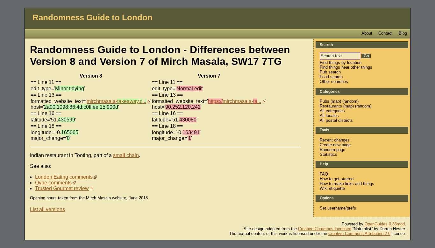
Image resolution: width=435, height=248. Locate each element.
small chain (126, 155)
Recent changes (335, 140)
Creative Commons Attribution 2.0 (359, 233)
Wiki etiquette (332, 188)
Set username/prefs (338, 208)
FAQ (324, 174)
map (336, 101)
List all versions (47, 209)
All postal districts (336, 120)
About (366, 33)
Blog (403, 33)
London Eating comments (64, 177)
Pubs (324, 101)
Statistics (328, 154)
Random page (332, 149)
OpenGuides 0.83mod (385, 224)
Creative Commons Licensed (324, 228)
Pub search (330, 72)
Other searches (334, 81)
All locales (329, 115)
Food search (331, 76)
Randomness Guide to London (92, 17)
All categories (332, 110)
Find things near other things (346, 67)
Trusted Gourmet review (62, 188)
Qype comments (53, 182)
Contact (385, 33)
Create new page (335, 144)
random (350, 101)
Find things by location (340, 62)
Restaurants (331, 106)
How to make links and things (347, 183)
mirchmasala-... (116, 101)
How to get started (336, 178)
